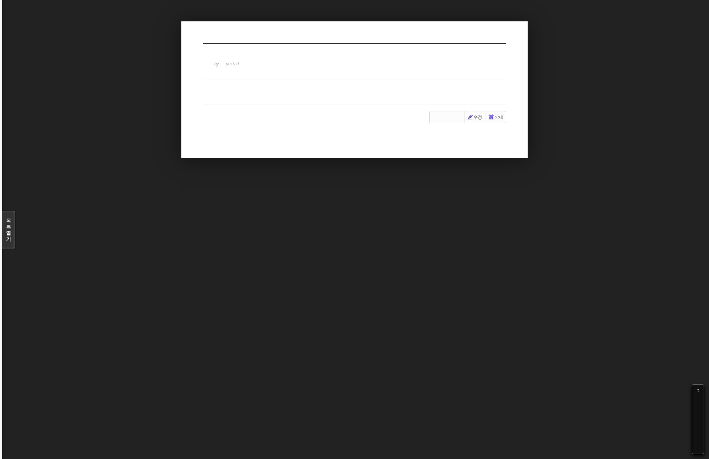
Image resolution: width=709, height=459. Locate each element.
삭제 (498, 117)
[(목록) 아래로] (698, 436)
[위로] (698, 425)
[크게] (698, 402)
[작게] (698, 413)
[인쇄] (698, 448)
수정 (477, 117)
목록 (8, 229)
